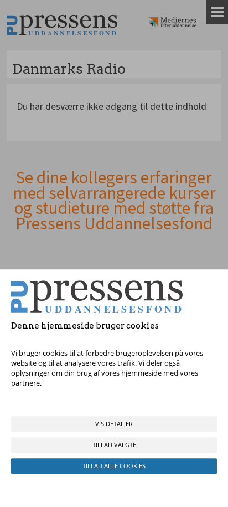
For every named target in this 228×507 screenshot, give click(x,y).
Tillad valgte (114, 445)
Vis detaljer (114, 423)
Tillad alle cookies (114, 466)
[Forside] (62, 25)
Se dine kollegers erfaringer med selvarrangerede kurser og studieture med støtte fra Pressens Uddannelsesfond (114, 200)
